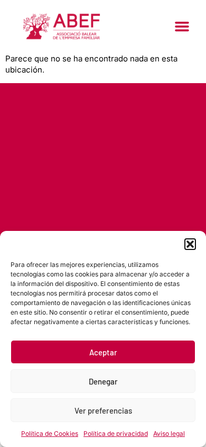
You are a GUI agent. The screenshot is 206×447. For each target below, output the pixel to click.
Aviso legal (169, 433)
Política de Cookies (49, 433)
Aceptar (103, 352)
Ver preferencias (103, 410)
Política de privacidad (115, 433)
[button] (190, 244)
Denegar (103, 381)
